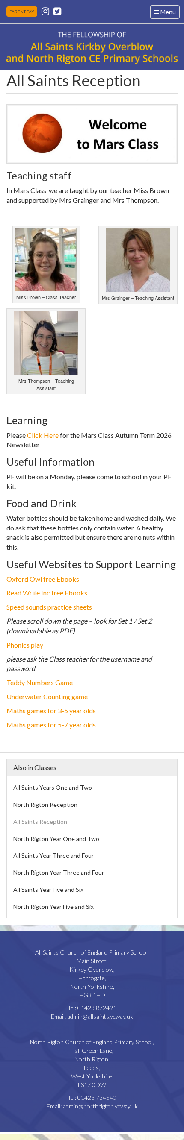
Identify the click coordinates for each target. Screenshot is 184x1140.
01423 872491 (96, 1007)
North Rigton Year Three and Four (58, 872)
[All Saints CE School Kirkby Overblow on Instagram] (45, 11)
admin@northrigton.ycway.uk (100, 1106)
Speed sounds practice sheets (49, 607)
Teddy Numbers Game (39, 682)
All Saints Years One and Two (52, 787)
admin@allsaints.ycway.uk (100, 1016)
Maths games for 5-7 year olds (51, 725)
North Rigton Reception (45, 804)
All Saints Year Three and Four (53, 855)
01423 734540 (96, 1097)
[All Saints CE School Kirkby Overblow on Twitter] (57, 11)
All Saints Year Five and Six (48, 889)
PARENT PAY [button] (21, 11)
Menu (167, 13)
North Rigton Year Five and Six (53, 906)
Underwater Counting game (47, 696)
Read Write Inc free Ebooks (46, 593)
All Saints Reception (40, 821)
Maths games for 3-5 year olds (51, 710)
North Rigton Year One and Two (56, 838)
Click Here (43, 435)
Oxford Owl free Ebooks (42, 579)
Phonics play (24, 645)
